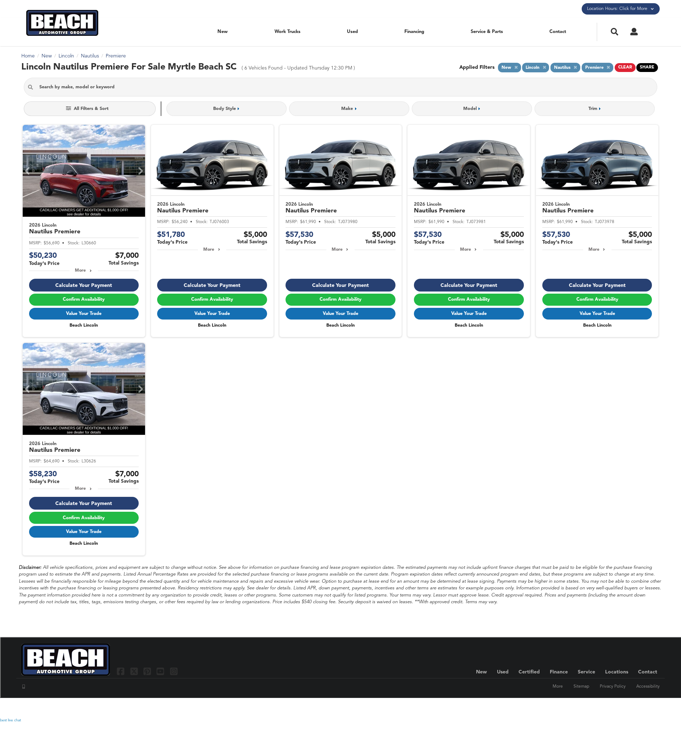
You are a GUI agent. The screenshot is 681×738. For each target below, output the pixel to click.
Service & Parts (487, 31)
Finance (559, 672)
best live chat (10, 720)
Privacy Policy (613, 686)
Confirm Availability (84, 299)
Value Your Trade (83, 313)
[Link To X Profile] (134, 671)
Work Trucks (287, 31)
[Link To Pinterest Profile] (148, 671)
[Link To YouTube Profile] (161, 671)
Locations (616, 672)
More (80, 270)
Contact (557, 31)
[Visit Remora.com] (645, 707)
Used (352, 31)
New (222, 31)
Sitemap (581, 686)
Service (586, 672)
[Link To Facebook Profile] (121, 671)
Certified (529, 672)
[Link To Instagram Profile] (173, 671)
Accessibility (648, 686)
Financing (414, 31)
